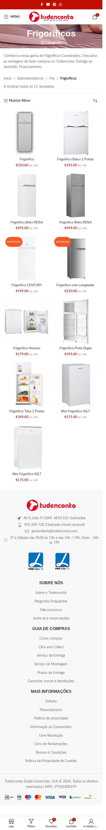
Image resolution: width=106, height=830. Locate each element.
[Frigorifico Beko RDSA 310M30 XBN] (76, 195)
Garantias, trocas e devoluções (51, 681)
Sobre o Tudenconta (50, 593)
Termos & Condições (51, 752)
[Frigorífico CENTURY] (27, 258)
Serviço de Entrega (51, 655)
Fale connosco (51, 610)
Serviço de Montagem (51, 664)
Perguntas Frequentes (51, 601)
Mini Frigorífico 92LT (26, 474)
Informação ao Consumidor (51, 727)
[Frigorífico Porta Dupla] (76, 321)
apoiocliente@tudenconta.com (54, 531)
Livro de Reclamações (51, 744)
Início (8, 78)
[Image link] (51, 505)
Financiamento (51, 710)
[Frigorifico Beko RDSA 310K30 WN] (27, 195)
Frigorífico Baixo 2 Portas (75, 159)
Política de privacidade (51, 718)
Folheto (51, 701)
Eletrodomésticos (30, 78)
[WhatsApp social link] (61, 4)
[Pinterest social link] (54, 4)
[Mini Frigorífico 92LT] (27, 447)
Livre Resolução (51, 735)
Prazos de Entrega (51, 673)
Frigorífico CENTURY (27, 285)
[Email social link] (48, 4)
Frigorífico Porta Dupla (75, 348)
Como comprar (50, 638)
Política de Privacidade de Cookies (51, 761)
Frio (52, 78)
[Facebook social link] (42, 4)
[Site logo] (51, 16)
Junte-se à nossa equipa (51, 618)
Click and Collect (51, 647)
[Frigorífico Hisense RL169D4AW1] (27, 321)
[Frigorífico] (27, 132)
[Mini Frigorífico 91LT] (76, 384)
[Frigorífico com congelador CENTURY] (76, 258)
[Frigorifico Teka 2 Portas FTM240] (27, 384)
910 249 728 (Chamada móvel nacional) (54, 525)
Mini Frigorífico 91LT (75, 411)
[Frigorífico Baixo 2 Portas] (76, 132)
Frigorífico (27, 159)
